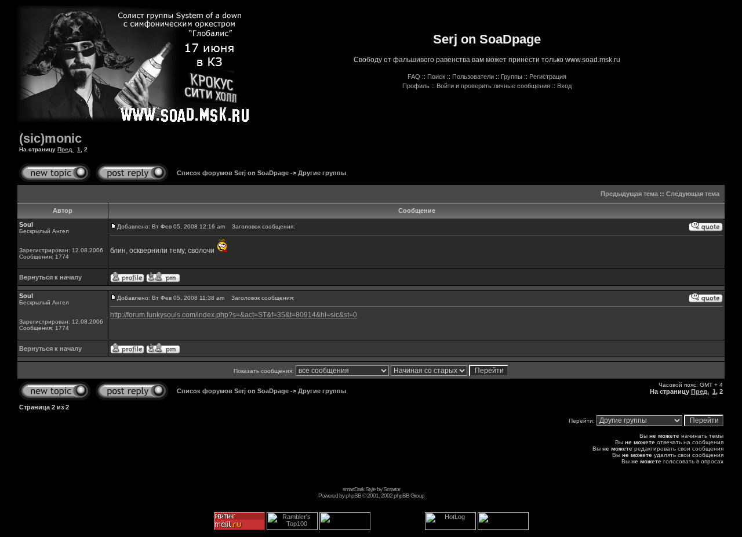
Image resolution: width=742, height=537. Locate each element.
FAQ (414, 76)
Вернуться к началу (50, 277)
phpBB (353, 495)
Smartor (391, 489)
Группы (511, 76)
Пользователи (473, 76)
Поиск (436, 76)
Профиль (416, 85)
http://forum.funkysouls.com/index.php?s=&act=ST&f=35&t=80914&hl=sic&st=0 (233, 315)
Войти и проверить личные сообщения (493, 85)
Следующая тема (692, 193)
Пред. (65, 149)
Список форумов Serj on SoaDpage (233, 172)
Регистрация (547, 76)
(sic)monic (50, 138)
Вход (564, 85)
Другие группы (322, 172)
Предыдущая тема (629, 193)
